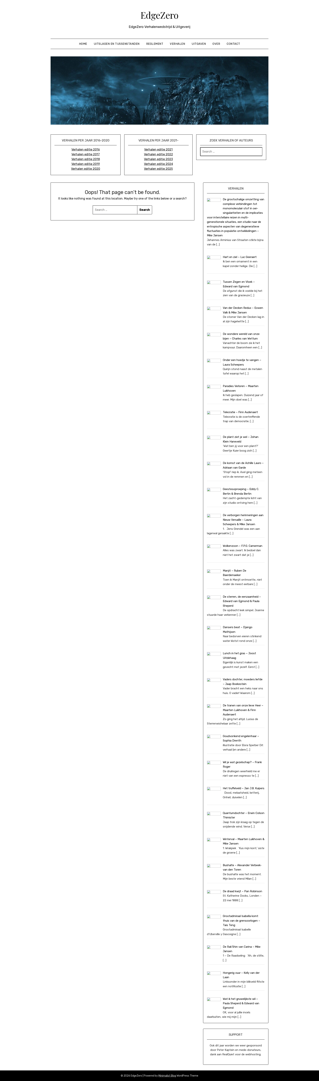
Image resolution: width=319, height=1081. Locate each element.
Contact (233, 43)
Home (83, 43)
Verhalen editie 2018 (85, 159)
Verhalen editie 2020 (85, 168)
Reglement (154, 43)
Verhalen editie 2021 (158, 149)
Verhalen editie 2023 (158, 159)
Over (216, 43)
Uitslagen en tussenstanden (117, 43)
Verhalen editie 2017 (85, 154)
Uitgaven (199, 43)
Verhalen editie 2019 (85, 164)
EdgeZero (159, 15)
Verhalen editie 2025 (158, 168)
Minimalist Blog (167, 1075)
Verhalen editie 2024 (158, 164)
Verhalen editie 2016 (85, 149)
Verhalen (177, 43)
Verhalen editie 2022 (158, 154)
